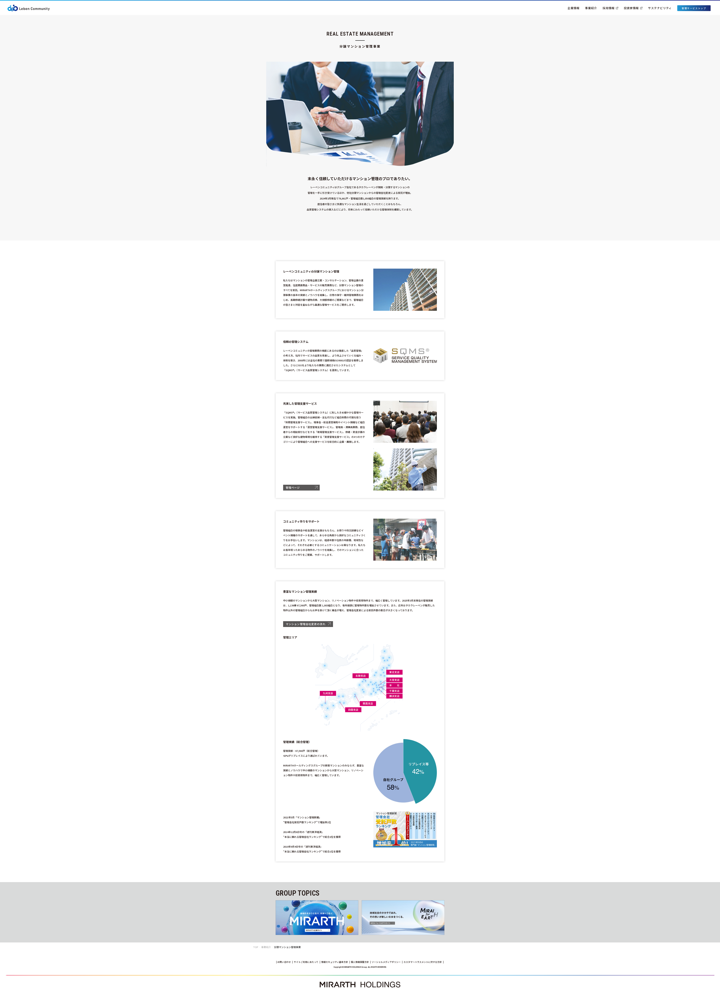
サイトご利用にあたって (306, 961)
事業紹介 (591, 8)
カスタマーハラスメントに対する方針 (423, 961)
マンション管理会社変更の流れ (306, 624)
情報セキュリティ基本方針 (334, 961)
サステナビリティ (660, 8)
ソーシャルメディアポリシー (386, 961)
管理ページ (293, 487)
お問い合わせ (284, 961)
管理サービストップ (694, 8)
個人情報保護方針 (360, 961)
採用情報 (609, 8)
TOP (255, 947)
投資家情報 (631, 8)
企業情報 (574, 8)
